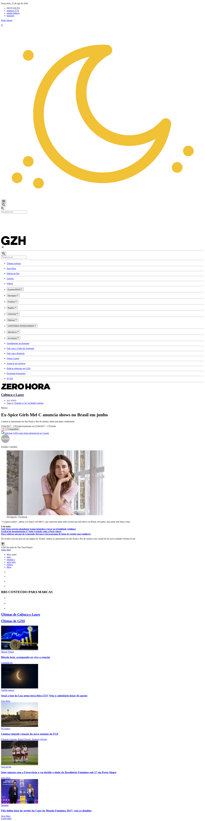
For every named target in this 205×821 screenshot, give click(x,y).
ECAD (10, 378)
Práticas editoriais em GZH (19, 368)
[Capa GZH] (102, 218)
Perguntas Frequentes (16, 373)
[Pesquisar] (3, 254)
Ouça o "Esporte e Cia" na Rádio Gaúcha (25, 403)
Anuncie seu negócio (16, 363)
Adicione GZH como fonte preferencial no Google (26, 433)
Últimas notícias (14, 263)
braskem (10, 15)
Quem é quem (13, 358)
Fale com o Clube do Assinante (20, 348)
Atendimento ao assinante (18, 343)
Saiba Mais (6, 550)
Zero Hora (11, 268)
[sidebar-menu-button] (3, 201)
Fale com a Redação (16, 353)
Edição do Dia (13, 273)
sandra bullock (13, 13)
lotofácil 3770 (13, 10)
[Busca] (3, 205)
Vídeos (10, 283)
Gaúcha (10, 278)
